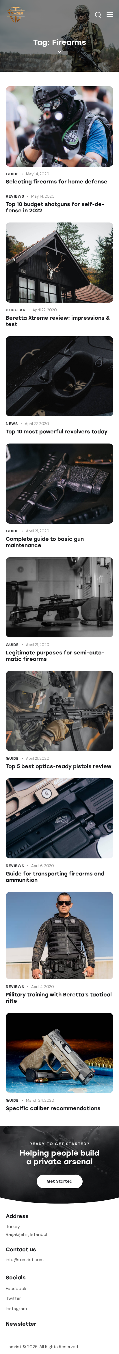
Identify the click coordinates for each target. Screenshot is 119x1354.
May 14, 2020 (37, 174)
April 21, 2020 (37, 531)
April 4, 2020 (42, 986)
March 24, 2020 (40, 1100)
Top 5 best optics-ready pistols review (58, 766)
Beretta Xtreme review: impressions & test (58, 321)
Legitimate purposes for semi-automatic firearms (55, 656)
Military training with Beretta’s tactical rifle (59, 997)
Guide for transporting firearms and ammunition (55, 877)
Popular (15, 310)
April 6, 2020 (42, 865)
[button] (110, 14)
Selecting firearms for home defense (56, 182)
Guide (12, 174)
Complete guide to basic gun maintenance (45, 542)
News (12, 424)
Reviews (15, 196)
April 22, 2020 (45, 310)
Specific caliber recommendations (53, 1108)
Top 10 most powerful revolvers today (56, 431)
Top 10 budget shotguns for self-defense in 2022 (55, 207)
